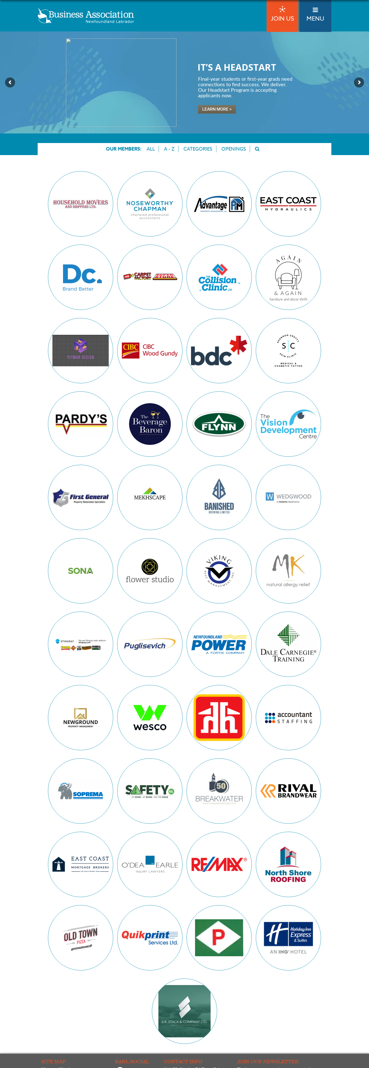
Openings (233, 149)
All (151, 149)
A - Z (169, 149)
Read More (80, 224)
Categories (197, 149)
